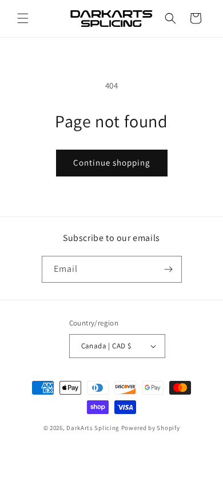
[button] (22, 18)
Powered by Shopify (150, 428)
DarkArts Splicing (93, 428)
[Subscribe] (168, 269)
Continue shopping (111, 162)
